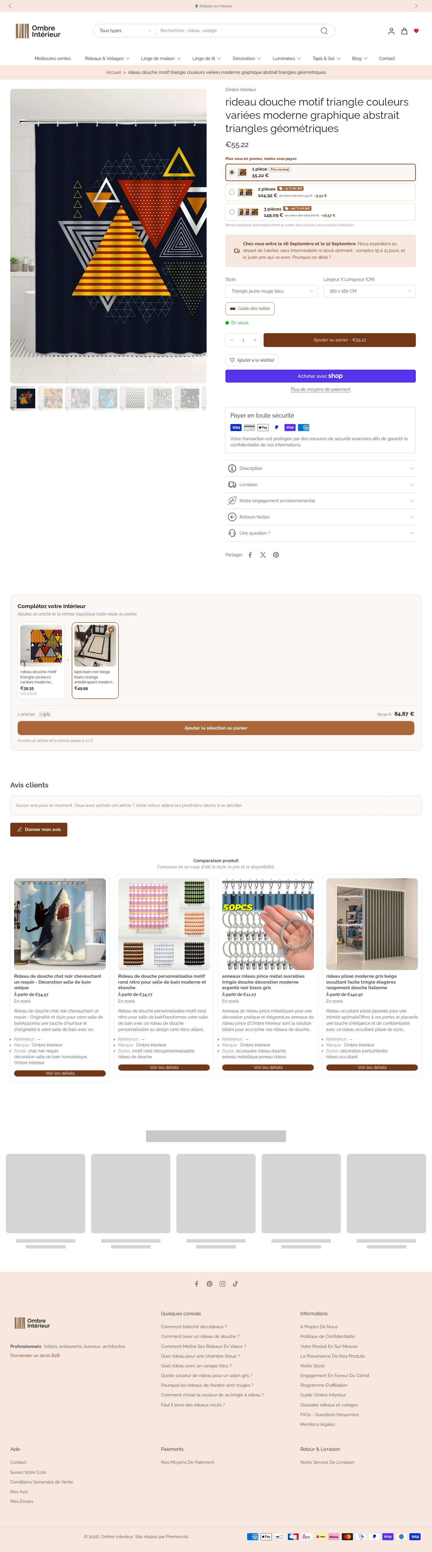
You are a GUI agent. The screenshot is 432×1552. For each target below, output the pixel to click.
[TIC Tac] (235, 1283)
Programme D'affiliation (323, 1385)
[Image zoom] (108, 236)
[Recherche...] (324, 30)
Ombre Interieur (117, 1536)
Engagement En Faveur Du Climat (334, 1375)
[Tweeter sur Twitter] (263, 554)
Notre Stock (312, 1366)
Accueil (113, 72)
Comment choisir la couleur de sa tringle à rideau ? (212, 1395)
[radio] (320, 172)
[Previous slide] (10, 6)
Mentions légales (317, 1424)
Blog (356, 58)
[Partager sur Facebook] (250, 554)
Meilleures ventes (53, 58)
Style (230, 279)
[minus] (231, 340)
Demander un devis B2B (35, 1355)
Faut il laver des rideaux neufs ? (193, 1404)
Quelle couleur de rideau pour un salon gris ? (206, 1375)
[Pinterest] (209, 1283)
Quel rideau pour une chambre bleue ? (200, 1356)
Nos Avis (19, 1491)
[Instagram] (222, 1283)
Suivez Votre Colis (28, 1472)
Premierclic (177, 1536)
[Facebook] (196, 1283)
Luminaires (284, 58)
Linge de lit (203, 58)
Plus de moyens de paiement (321, 389)
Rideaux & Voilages (104, 58)
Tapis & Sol (323, 58)
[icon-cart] (404, 30)
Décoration (244, 58)
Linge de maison (158, 58)
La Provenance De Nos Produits (332, 1356)
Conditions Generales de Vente (41, 1482)
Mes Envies (21, 1501)
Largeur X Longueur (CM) (349, 279)
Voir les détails (60, 1073)
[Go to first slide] (416, 6)
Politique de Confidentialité (327, 1336)
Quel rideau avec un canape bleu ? (196, 1366)
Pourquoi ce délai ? (311, 257)
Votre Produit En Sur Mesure (329, 1346)
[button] (340, 340)
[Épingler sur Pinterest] (275, 554)
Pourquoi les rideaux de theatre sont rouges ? (207, 1385)
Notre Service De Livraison (327, 1462)
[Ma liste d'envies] (416, 30)
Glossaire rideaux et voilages (329, 1404)
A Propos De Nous (319, 1326)
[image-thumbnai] (22, 398)
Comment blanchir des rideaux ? (194, 1326)
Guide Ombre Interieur (323, 1395)
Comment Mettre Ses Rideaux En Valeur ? (203, 1346)
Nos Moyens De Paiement (187, 1462)
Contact (387, 58)
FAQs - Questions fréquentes (329, 1414)
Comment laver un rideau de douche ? (200, 1336)
